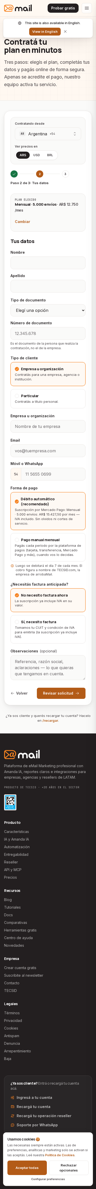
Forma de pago (24, 488)
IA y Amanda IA (16, 839)
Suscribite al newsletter (23, 975)
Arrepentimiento (17, 1051)
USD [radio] (36, 155)
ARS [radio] (23, 155)
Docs (8, 915)
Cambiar (22, 221)
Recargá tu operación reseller (44, 1116)
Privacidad (13, 1020)
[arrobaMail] (18, 8)
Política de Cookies (59, 1155)
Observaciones (33, 651)
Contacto (11, 983)
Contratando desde (30, 123)
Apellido (17, 276)
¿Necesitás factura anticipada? (39, 584)
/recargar (50, 720)
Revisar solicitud (58, 693)
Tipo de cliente (24, 358)
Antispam (11, 1036)
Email (15, 440)
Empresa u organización (32, 416)
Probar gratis (63, 8)
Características (16, 831)
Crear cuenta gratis (20, 968)
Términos (12, 1013)
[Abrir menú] (87, 8)
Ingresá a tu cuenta (34, 1097)
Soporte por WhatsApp (37, 1125)
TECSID (10, 990)
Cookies (11, 1028)
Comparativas (15, 922)
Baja (7, 1058)
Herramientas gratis (20, 930)
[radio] (48, 374)
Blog (8, 899)
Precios (10, 877)
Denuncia (12, 1043)
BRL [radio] (50, 155)
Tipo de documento (28, 300)
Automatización (17, 847)
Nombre (17, 252)
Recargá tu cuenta (33, 1106)
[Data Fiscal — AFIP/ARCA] (10, 802)
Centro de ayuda (18, 938)
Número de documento (31, 323)
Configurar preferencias (48, 1179)
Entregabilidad (16, 854)
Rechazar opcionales (68, 1167)
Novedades (14, 945)
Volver (22, 693)
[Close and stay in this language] (65, 31)
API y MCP (13, 869)
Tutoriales (12, 907)
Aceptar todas (27, 1168)
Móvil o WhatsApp (26, 463)
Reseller (11, 862)
